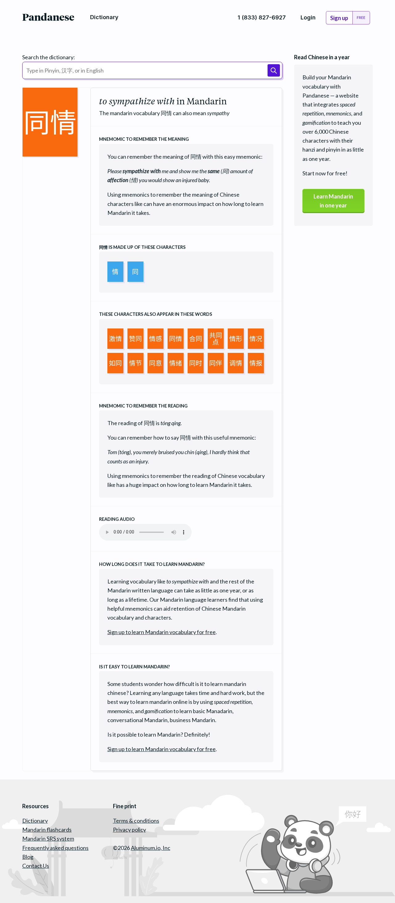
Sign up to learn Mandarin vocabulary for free (161, 632)
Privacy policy (129, 829)
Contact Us (35, 865)
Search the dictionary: (48, 57)
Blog (27, 856)
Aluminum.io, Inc (150, 847)
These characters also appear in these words (155, 314)
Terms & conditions (136, 820)
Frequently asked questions (55, 847)
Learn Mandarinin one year (333, 201)
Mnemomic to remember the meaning (144, 139)
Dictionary (35, 820)
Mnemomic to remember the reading (143, 405)
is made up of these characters (142, 247)
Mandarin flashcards (47, 829)
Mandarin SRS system (48, 838)
